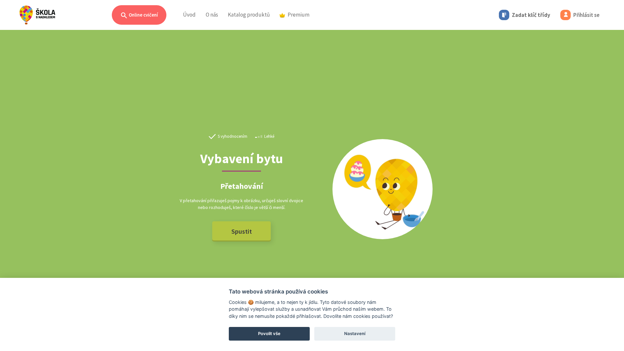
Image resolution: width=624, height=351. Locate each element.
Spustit (241, 231)
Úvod (189, 14)
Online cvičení (143, 15)
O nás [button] (212, 14)
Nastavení (354, 333)
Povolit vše (269, 333)
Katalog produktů (249, 14)
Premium (298, 14)
